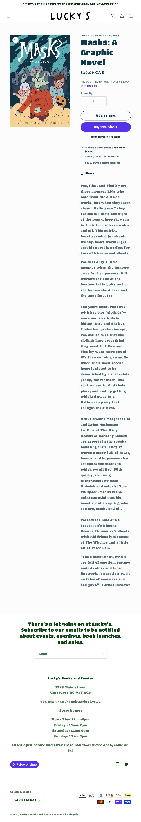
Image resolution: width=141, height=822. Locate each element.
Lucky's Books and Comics (36, 814)
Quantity (87, 93)
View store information (102, 162)
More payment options (105, 136)
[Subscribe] (102, 654)
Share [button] (89, 173)
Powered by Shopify (65, 814)
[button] (8, 15)
